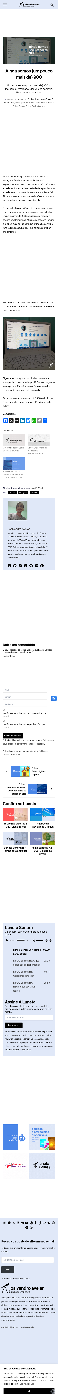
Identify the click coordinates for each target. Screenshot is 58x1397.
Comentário (9, 656)
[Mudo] (34, 940)
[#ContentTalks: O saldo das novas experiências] (14, 463)
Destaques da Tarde (24, 102)
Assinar (7, 1270)
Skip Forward (50, 940)
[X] (20, 565)
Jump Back (46, 940)
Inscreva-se (13, 1025)
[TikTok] (42, 565)
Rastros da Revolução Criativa (42, 825)
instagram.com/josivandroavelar (31, 378)
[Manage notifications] (53, 1391)
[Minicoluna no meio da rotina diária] (39, 440)
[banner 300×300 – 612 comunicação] (15, 1137)
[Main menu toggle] (5, 4)
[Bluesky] (31, 565)
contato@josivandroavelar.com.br (17, 1327)
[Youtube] (36, 565)
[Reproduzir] (7, 940)
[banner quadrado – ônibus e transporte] (15, 1165)
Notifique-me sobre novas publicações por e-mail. (24, 725)
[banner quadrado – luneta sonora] (42, 1165)
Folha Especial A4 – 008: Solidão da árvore (43, 851)
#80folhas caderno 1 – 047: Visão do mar (15, 825)
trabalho (34, 493)
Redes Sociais (38, 106)
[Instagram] (9, 565)
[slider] (40, 940)
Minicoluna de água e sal (13, 448)
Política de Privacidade (24, 1384)
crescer (12, 493)
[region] (29, 1380)
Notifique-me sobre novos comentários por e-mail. (24, 715)
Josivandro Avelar (15, 99)
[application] (29, 940)
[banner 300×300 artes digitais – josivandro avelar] (42, 1137)
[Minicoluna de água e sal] (14, 440)
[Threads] (25, 565)
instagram (23, 493)
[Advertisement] (29, 21)
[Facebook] (14, 565)
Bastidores (9, 102)
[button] (52, 5)
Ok (29, 1391)
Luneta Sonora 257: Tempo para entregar (15, 849)
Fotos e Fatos (24, 106)
